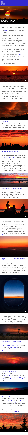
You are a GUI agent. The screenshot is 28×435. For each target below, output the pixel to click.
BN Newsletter (9, 400)
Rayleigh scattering (7, 234)
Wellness (18, 377)
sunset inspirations (13, 347)
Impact (23, 377)
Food (11, 378)
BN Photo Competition (13, 411)
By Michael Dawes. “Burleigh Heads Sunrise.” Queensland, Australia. (12, 188)
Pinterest (21, 402)
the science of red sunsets (8, 157)
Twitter (10, 402)
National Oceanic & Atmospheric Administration (14, 154)
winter (5, 30)
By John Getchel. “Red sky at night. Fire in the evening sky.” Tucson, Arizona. (13, 396)
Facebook (21, 400)
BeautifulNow (7, 375)
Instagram (15, 402)
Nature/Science (6, 378)
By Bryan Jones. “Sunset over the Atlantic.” (8, 313)
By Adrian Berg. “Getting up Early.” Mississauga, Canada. (10, 151)
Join (25, 402)
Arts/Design (16, 378)
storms (20, 54)
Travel (23, 378)
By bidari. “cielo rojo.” (5, 121)
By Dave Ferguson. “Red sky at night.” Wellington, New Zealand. (11, 341)
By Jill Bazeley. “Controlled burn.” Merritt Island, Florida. (10, 24)
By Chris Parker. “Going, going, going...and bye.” (9, 371)
